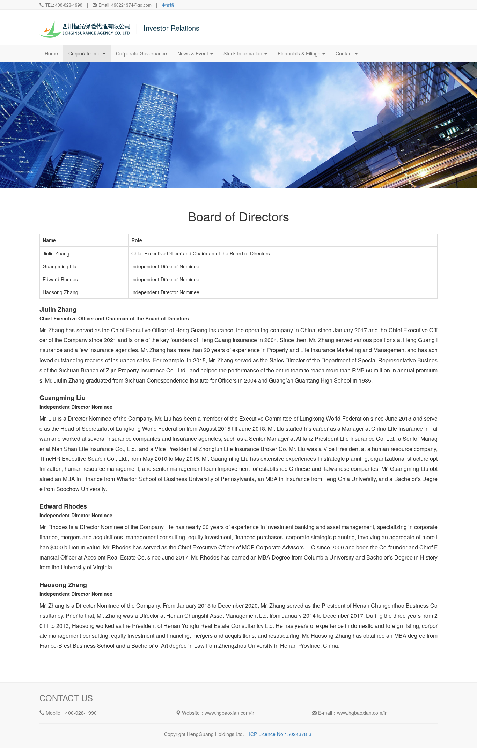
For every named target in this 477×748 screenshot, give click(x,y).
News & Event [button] (193, 53)
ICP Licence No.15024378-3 (280, 734)
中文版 (168, 5)
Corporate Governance (141, 53)
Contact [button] (345, 53)
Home (54, 53)
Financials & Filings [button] (300, 53)
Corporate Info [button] (85, 53)
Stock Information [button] (243, 53)
